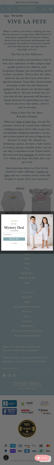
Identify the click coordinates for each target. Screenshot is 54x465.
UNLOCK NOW (14, 239)
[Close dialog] (51, 216)
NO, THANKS (14, 243)
